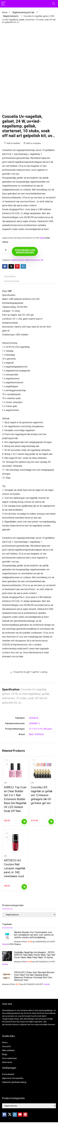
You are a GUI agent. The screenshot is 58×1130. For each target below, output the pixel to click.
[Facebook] (4, 1114)
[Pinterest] (25, 1114)
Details (42, 238)
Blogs (4, 1054)
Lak (5, 783)
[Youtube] (20, 1114)
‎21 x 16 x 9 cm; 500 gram (40, 729)
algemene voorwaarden (12, 1078)
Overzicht (6, 1046)
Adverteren (7, 1062)
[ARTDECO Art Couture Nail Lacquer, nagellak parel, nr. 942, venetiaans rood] (15, 843)
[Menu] (3, 3)
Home (4, 12)
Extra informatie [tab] (11, 281)
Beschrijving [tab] (9, 276)
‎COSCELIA (33, 718)
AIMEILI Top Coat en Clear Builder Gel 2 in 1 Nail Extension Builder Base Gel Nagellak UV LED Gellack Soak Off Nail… (15, 799)
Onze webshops (9, 1058)
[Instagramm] (15, 1114)
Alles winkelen (8, 1050)
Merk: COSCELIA (36, 734)
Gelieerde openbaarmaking (14, 1082)
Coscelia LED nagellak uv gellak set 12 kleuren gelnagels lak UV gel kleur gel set (42, 795)
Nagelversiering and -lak (23, 12)
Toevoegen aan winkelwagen (25, 251)
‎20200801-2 (34, 723)
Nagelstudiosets (10, 16)
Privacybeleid (8, 1074)
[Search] (53, 3)
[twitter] (9, 1114)
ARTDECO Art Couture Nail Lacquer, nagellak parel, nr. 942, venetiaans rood (14, 868)
